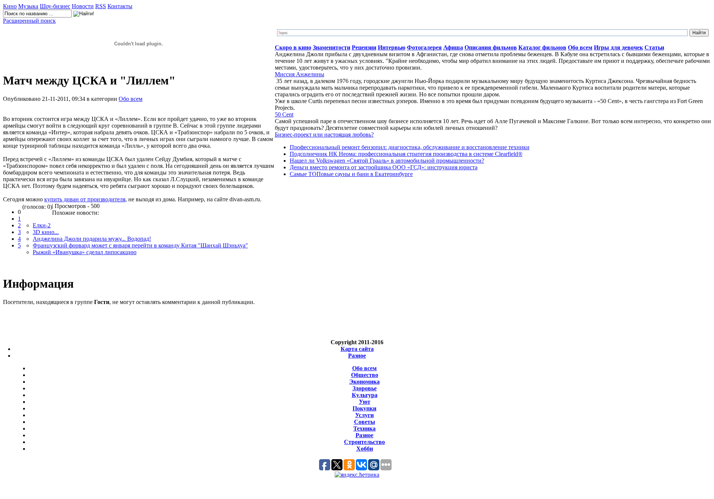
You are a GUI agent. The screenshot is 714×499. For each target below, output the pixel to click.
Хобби (364, 448)
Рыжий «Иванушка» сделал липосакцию (84, 252)
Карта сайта (357, 349)
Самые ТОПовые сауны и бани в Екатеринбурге (351, 174)
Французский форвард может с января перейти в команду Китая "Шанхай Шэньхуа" (140, 245)
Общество (364, 375)
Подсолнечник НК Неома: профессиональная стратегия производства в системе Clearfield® (406, 154)
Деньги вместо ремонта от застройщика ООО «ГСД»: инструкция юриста (383, 167)
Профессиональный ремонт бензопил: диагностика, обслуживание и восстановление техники (410, 147)
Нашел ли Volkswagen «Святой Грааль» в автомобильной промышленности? (387, 160)
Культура (364, 395)
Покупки (364, 408)
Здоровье (365, 388)
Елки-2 (42, 225)
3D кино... (46, 232)
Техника (364, 428)
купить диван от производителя (84, 199)
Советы (364, 422)
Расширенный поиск (29, 20)
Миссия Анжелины (299, 74)
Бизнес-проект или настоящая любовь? (324, 134)
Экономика (364, 381)
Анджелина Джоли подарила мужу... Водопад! (92, 239)
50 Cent (284, 114)
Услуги (364, 415)
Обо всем (130, 99)
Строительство (364, 442)
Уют (364, 402)
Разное (357, 355)
